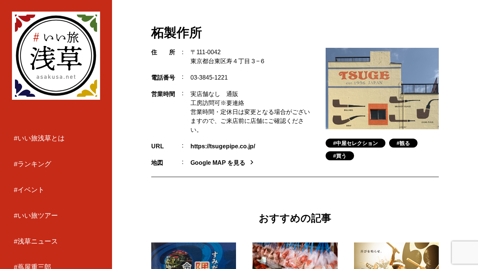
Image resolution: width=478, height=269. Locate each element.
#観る (403, 143)
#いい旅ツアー (36, 215)
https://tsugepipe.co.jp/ (222, 146)
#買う (340, 156)
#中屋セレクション (355, 143)
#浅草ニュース (36, 241)
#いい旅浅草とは (39, 138)
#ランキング (32, 164)
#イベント (29, 190)
